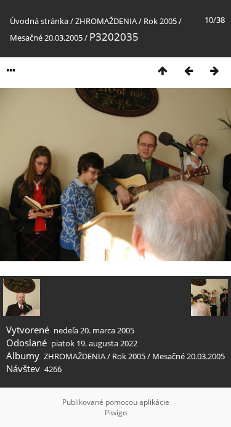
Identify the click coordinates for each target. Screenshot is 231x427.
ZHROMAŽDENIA (106, 20)
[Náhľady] (163, 70)
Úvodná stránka (39, 20)
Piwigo (116, 412)
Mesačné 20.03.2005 (46, 37)
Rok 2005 (160, 20)
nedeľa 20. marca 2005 (94, 330)
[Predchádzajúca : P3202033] (188, 70)
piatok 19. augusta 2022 (94, 343)
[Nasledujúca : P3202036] (214, 70)
